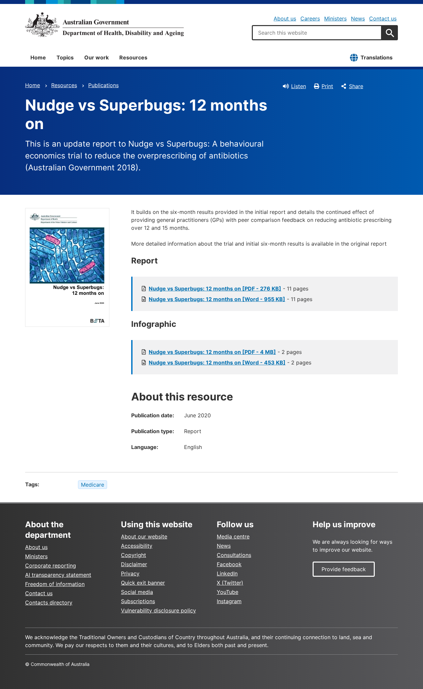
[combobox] (317, 32)
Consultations (234, 555)
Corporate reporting (50, 565)
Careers (310, 18)
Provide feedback (344, 569)
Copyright (133, 555)
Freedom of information (55, 584)
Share (356, 86)
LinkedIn (227, 573)
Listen (298, 86)
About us (285, 18)
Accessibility (136, 545)
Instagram (229, 601)
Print (327, 86)
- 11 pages (228, 288)
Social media (137, 592)
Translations (377, 57)
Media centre (233, 536)
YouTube (227, 592)
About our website (144, 536)
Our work (96, 57)
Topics (65, 57)
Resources (133, 57)
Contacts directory (48, 602)
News (358, 18)
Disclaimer (134, 564)
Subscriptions (138, 601)
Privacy (130, 573)
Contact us (383, 18)
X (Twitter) (230, 582)
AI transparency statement (58, 574)
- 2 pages (225, 352)
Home (38, 57)
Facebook (229, 564)
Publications (103, 85)
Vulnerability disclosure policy (158, 610)
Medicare (92, 484)
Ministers (335, 18)
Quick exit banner (143, 582)
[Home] (104, 24)
